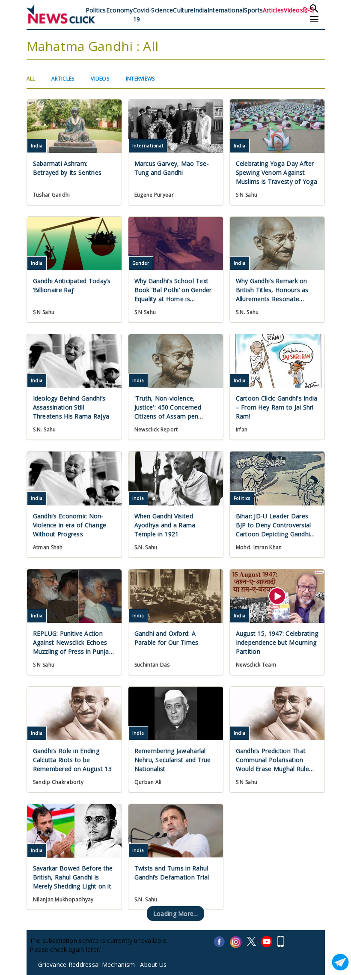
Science (162, 10)
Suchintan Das (152, 664)
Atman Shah (48, 547)
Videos (293, 10)
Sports (253, 10)
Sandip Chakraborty (58, 782)
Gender (140, 263)
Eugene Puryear (154, 194)
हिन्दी (308, 10)
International (226, 10)
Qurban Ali (148, 782)
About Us (153, 964)
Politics (96, 10)
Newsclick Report (156, 429)
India (200, 10)
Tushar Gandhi (51, 194)
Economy (119, 10)
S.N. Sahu (247, 312)
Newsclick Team (256, 664)
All (31, 78)
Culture (183, 10)
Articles (273, 10)
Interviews (140, 78)
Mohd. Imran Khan (259, 547)
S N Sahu (246, 194)
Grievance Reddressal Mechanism (86, 964)
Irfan (241, 429)
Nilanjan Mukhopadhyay (63, 899)
